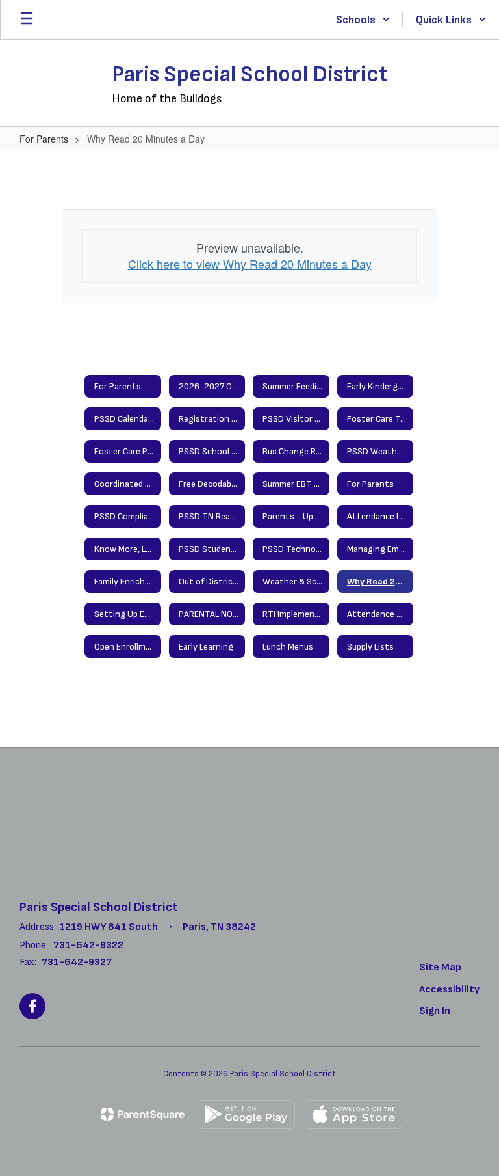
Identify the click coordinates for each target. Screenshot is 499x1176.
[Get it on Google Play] (246, 1114)
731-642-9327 (77, 962)
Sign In (434, 1011)
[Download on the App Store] (353, 1114)
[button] (363, 19)
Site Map (440, 967)
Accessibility (449, 989)
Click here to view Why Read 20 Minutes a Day (250, 263)
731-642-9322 (88, 945)
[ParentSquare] (142, 1114)
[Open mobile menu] (27, 19)
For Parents (43, 138)
